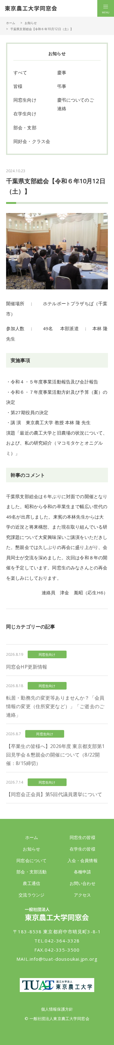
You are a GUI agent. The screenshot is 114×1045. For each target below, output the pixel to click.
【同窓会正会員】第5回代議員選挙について (54, 794)
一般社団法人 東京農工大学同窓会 (31, 8)
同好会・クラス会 (31, 141)
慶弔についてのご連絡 (75, 104)
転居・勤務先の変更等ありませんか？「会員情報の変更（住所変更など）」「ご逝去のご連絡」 (55, 706)
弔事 (61, 86)
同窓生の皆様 (82, 837)
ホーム (10, 22)
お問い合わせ (82, 883)
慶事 (61, 72)
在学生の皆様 (82, 849)
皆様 (17, 86)
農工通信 (31, 883)
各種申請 (82, 872)
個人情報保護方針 (57, 1009)
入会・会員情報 (82, 860)
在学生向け (24, 113)
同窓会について (31, 860)
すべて (20, 72)
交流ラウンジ (31, 895)
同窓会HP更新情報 (26, 666)
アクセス (82, 895)
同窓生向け (24, 100)
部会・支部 (24, 127)
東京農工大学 (57, 985)
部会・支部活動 (31, 872)
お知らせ (31, 22)
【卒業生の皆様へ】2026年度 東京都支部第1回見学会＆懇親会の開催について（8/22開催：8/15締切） (55, 755)
